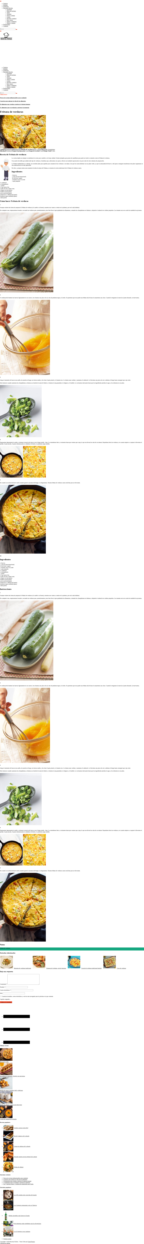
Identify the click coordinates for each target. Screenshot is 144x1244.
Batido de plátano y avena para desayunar (11, 1104)
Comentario (3, 984)
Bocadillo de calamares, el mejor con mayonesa (12, 1076)
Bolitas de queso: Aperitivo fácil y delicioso (11, 1090)
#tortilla (46, 149)
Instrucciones (9, 949)
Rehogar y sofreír (36, 149)
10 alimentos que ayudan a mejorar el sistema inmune (15, 104)
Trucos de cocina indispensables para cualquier (13, 97)
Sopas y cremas (11, 15)
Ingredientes (3, 949)
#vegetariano (51, 149)
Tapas (8, 12)
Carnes (8, 17)
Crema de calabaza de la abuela (8, 1119)
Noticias (5, 3)
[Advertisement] (72, 53)
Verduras (9, 14)
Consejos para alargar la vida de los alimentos (13, 101)
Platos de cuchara (11, 11)
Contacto (5, 26)
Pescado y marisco (11, 18)
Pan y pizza (10, 20)
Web (1, 993)
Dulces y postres (11, 23)
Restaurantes (6, 24)
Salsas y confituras (11, 21)
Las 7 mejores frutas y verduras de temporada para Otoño (18, 1184)
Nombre (2, 987)
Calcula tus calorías (5, 1243)
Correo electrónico (5, 990)
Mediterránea (17, 149)
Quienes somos (7, 1239)
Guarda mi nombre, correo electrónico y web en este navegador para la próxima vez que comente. (27, 996)
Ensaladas (9, 9)
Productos (6, 6)
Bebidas (5, 5)
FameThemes (31, 1241)
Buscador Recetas (8, 8)
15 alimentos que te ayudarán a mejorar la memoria (14, 107)
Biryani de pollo (4, 1061)
